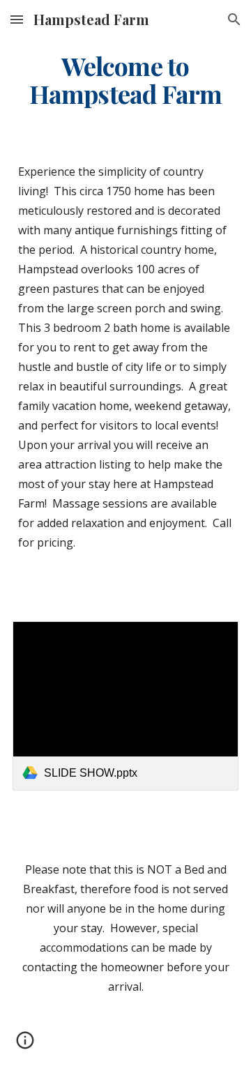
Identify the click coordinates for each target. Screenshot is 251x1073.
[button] (16, 19)
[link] (125, 706)
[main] (125, 80)
